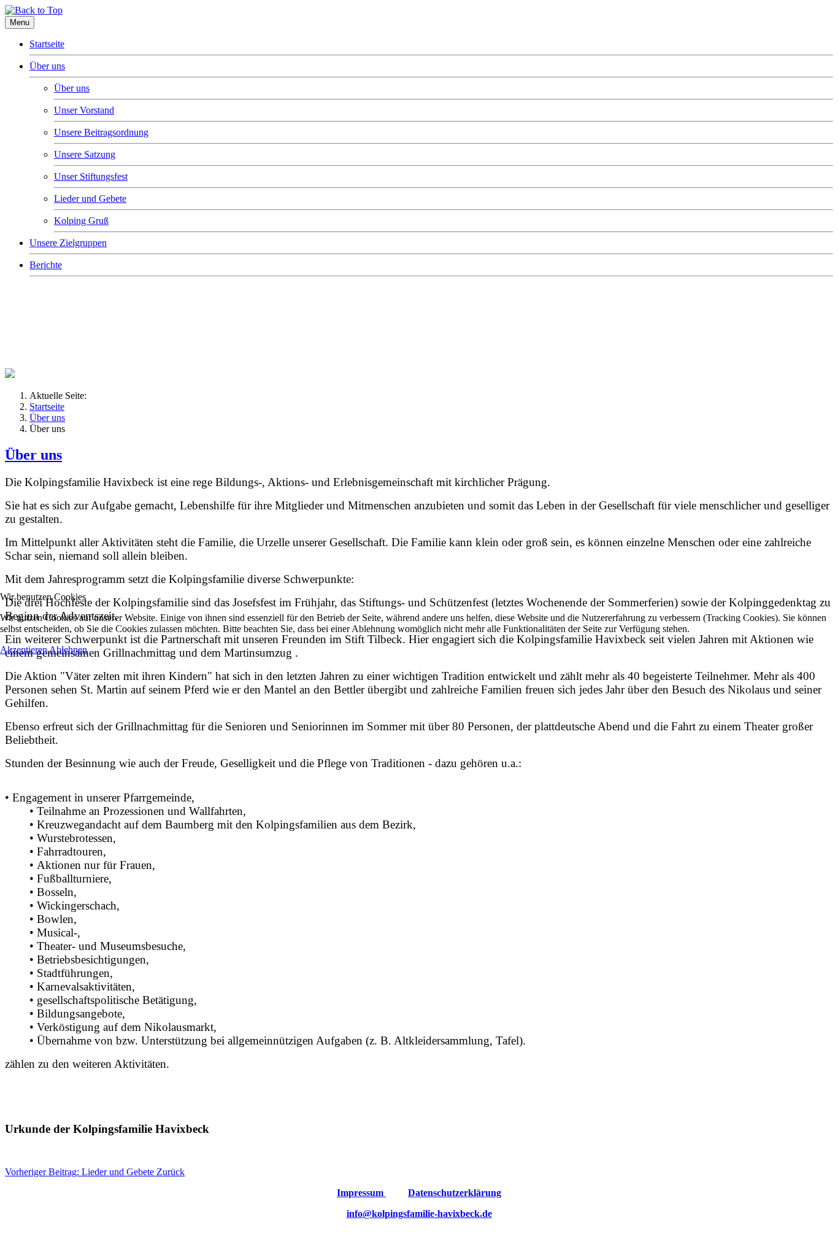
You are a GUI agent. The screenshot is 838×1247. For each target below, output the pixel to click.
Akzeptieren (23, 649)
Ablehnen (68, 649)
